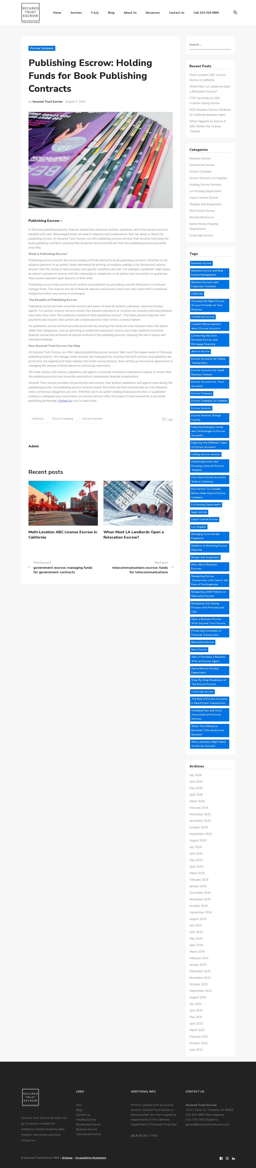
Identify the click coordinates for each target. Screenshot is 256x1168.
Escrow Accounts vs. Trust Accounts (207, 384)
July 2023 (195, 1004)
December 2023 (200, 971)
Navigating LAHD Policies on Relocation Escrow (208, 594)
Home (57, 13)
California (37, 418)
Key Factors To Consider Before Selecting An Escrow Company (208, 493)
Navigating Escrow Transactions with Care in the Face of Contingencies (209, 580)
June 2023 (196, 1010)
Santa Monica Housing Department (205, 670)
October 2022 (198, 1043)
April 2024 (196, 945)
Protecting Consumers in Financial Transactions (206, 633)
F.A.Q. (95, 13)
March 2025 (197, 873)
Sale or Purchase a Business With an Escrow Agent (208, 659)
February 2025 (198, 880)
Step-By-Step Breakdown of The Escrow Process (208, 682)
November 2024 (200, 899)
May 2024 (195, 938)
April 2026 (196, 795)
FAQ (79, 1105)
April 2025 (196, 866)
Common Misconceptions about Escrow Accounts (206, 326)
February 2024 (198, 958)
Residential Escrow (201, 217)
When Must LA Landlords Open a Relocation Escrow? (133, 535)
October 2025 (198, 827)
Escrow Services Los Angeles (208, 178)
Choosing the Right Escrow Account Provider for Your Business (207, 305)
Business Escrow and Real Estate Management (207, 273)
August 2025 (197, 840)
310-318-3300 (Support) (202, 1119)
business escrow (201, 263)
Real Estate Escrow (202, 211)
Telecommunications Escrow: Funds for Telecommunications (140, 569)
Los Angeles (198, 527)
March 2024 (197, 951)
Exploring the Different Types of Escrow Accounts (209, 445)
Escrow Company (41, 48)
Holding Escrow (86, 1119)
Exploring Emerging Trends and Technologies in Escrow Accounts (208, 431)
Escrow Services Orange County (206, 417)
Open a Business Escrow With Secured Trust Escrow (208, 621)
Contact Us (176, 13)
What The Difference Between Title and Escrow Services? (207, 730)
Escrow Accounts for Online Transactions (208, 361)
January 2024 (197, 965)
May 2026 (195, 788)
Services (76, 13)
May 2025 (195, 860)
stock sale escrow (202, 691)
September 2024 (200, 912)
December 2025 (200, 814)
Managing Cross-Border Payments (205, 536)
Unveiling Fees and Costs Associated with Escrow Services (206, 715)
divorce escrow (200, 351)
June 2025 (196, 853)
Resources (153, 13)
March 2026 (197, 801)
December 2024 (200, 893)
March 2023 (197, 1030)
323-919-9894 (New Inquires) (205, 1115)
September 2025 (200, 834)
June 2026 (196, 781)
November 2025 (200, 821)
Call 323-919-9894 (206, 13)
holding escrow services (205, 454)
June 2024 (196, 932)
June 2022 (196, 1050)
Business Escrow (200, 158)
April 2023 (196, 1023)
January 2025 (197, 886)
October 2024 (198, 906)
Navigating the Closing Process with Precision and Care (207, 608)
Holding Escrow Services (205, 184)
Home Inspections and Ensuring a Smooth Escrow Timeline (207, 466)
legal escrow (199, 512)
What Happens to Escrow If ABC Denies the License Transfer (207, 126)
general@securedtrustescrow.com (208, 1124)
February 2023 (198, 1037)
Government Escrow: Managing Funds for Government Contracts (62, 569)
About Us (130, 13)
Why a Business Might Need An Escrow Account (208, 744)
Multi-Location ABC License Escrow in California (62, 535)
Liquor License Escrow (203, 198)
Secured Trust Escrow (47, 102)
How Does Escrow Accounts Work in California (208, 479)
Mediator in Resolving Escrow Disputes (209, 548)
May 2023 (195, 1017)
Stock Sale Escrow (201, 235)
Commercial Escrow (202, 165)
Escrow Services (92, 418)
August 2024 (197, 919)
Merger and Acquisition (205, 557)
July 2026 (195, 775)
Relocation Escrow (202, 642)
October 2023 (198, 984)
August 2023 (197, 997)
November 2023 (200, 978)
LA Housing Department (205, 191)
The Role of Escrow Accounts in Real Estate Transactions (209, 701)
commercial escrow (202, 317)
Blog (111, 13)
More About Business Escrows (204, 566)
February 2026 (198, 808)
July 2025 (195, 847)
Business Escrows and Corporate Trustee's (204, 284)
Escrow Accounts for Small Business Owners (207, 372)
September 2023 (200, 991)
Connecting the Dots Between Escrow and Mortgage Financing (204, 340)
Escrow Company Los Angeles (209, 400)
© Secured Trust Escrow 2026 (40, 1158)
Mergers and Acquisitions (205, 204)
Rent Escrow (199, 649)
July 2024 (195, 925)
